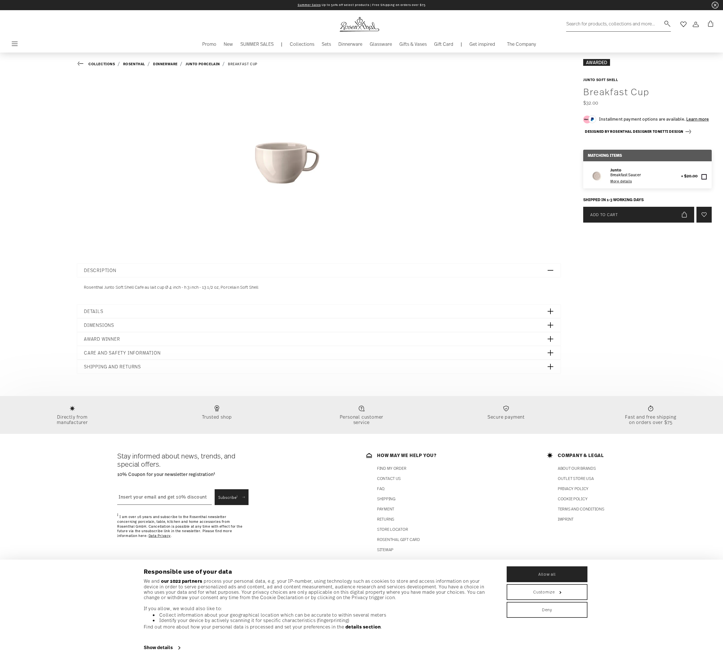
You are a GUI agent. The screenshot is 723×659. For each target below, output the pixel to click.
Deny (547, 609)
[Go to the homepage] (359, 24)
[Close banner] (715, 5)
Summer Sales (309, 5)
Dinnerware (165, 64)
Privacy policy (573, 488)
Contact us (389, 478)
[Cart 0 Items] (709, 24)
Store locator (392, 529)
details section (363, 627)
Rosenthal (134, 64)
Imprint (566, 519)
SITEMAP (385, 549)
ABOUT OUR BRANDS (577, 468)
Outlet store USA (576, 478)
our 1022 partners (181, 581)
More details (621, 181)
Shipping (386, 498)
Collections (101, 64)
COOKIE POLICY (572, 498)
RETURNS (385, 519)
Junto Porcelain (203, 64)
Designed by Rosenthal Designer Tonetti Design (635, 131)
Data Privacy (160, 536)
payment (385, 509)
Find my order (391, 468)
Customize (544, 592)
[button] (302, 45)
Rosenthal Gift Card (398, 539)
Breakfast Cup (243, 64)
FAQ (381, 488)
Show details (158, 647)
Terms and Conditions (581, 509)
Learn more (697, 119)
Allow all (547, 574)
